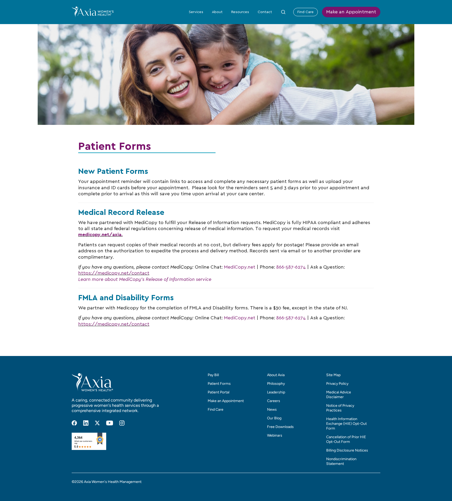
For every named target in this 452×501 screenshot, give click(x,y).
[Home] (93, 11)
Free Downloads (280, 427)
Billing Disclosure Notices (347, 450)
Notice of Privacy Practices (340, 408)
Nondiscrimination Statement (341, 461)
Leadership (276, 392)
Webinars (274, 435)
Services (196, 12)
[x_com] (97, 423)
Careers (273, 401)
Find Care (305, 12)
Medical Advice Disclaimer (338, 394)
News (272, 409)
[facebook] (74, 423)
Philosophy (276, 383)
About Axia (276, 375)
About (217, 12)
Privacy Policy (337, 383)
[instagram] (122, 423)
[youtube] (109, 423)
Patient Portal (218, 392)
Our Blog (274, 418)
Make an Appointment (351, 12)
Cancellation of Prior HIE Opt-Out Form (346, 439)
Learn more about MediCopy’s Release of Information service (144, 279)
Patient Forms (219, 383)
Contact (265, 12)
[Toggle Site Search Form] (283, 12)
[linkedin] (85, 423)
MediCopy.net (239, 267)
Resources (240, 12)
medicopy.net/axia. (100, 234)
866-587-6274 (291, 267)
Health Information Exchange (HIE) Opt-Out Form (346, 424)
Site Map (333, 375)
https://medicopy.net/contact (113, 273)
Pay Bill (213, 375)
